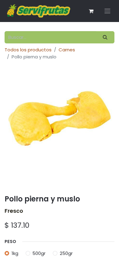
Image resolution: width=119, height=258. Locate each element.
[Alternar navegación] (107, 11)
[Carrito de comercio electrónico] (91, 11)
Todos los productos (28, 49)
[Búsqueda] (105, 37)
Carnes (67, 49)
